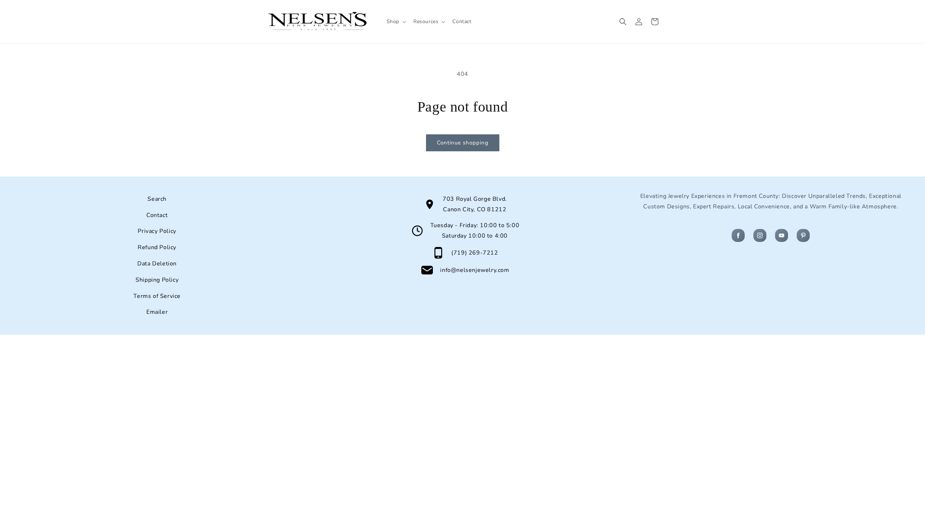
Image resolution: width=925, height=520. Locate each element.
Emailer (157, 312)
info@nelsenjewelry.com (474, 270)
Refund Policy (157, 247)
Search (157, 199)
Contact (157, 215)
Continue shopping (463, 142)
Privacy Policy (157, 231)
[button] (395, 21)
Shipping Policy (156, 280)
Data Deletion (157, 264)
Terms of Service (157, 296)
